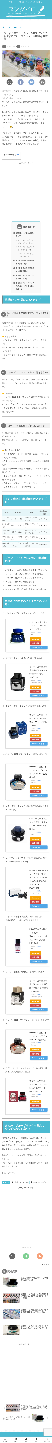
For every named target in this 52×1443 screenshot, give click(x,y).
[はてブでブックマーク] (31, 82)
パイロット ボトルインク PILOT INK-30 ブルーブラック (38, 625)
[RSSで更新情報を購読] (40, 1256)
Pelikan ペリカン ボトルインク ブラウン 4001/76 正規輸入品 (38, 1036)
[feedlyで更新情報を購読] (26, 1256)
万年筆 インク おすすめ (21, 1182)
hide (17, 155)
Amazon (35, 639)
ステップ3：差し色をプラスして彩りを (26, 255)
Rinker (39, 632)
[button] (42, 82)
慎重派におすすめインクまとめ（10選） (25, 277)
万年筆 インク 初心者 (40, 1182)
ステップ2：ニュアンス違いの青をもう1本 (26, 248)
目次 (25, 227)
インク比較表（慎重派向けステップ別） (25, 262)
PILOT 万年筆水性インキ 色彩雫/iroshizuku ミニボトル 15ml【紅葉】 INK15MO (38, 936)
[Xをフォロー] (12, 1256)
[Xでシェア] (10, 82)
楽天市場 (35, 643)
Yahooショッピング (38, 647)
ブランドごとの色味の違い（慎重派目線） (25, 269)
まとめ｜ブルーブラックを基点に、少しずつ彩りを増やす (25, 286)
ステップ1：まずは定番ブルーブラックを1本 (26, 241)
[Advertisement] (26, 192)
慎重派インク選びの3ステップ (25, 234)
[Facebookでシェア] (21, 82)
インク (7, 1182)
